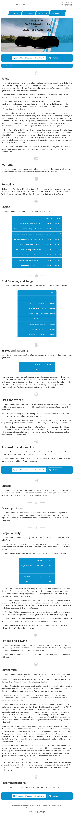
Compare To (42, 13)
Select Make (15, 13)
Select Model (28, 13)
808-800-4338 (68, 6)
